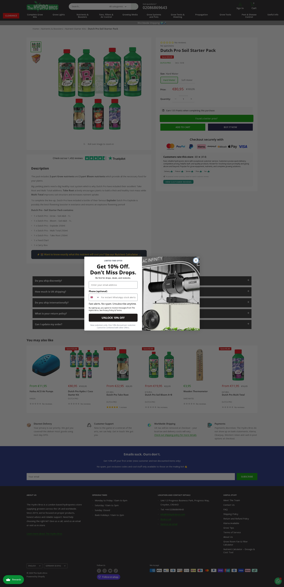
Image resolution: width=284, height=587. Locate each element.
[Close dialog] (196, 260)
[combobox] (94, 297)
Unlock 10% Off (113, 317)
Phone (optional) (98, 291)
